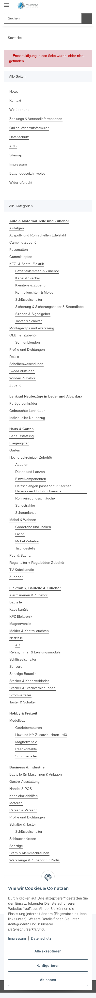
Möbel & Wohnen (22, 520)
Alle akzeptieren (48, 951)
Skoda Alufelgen (21, 371)
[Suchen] (86, 18)
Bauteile (15, 602)
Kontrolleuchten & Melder (35, 292)
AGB (12, 146)
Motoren (15, 803)
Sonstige (16, 846)
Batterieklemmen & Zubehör (37, 271)
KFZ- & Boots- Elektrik (26, 264)
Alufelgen (16, 228)
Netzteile (16, 638)
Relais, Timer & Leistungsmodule (35, 652)
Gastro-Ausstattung (24, 781)
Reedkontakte (26, 749)
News (13, 91)
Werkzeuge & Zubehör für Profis (34, 860)
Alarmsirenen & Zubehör (28, 595)
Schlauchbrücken (22, 839)
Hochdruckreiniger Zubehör (30, 457)
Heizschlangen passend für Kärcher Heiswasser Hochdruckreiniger (43, 488)
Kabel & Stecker (27, 278)
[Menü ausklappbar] (6, 3)
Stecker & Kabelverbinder (29, 681)
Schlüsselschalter (28, 299)
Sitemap (15, 155)
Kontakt (15, 100)
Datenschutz (41, 938)
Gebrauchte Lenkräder (27, 411)
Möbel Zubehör (27, 541)
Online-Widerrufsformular (29, 128)
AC (17, 645)
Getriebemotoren (28, 728)
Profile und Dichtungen (27, 349)
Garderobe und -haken (33, 527)
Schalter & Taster (22, 824)
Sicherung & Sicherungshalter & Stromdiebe (49, 307)
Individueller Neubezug (27, 418)
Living (19, 534)
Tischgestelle (25, 548)
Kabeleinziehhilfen (23, 796)
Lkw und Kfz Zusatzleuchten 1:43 (41, 735)
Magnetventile (20, 624)
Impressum (17, 938)
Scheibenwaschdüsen (26, 364)
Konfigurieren (48, 965)
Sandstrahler (25, 505)
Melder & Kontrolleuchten (29, 631)
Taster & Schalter (28, 321)
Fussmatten (18, 249)
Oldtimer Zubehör (23, 335)
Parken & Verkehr (23, 810)
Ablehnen (48, 980)
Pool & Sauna (20, 555)
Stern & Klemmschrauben (29, 853)
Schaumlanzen (26, 513)
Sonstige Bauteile (22, 674)
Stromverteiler (20, 695)
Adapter (21, 464)
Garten (14, 450)
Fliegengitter (19, 443)
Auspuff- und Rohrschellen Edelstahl (37, 235)
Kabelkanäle (19, 609)
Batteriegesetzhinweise (27, 173)
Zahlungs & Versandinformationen (35, 119)
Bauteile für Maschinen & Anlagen (35, 774)
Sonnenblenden (27, 342)
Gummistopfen (20, 257)
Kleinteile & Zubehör (31, 285)
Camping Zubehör (23, 242)
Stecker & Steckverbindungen (32, 688)
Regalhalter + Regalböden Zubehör (36, 563)
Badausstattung (21, 436)
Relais (14, 357)
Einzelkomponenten (30, 479)
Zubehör (16, 385)
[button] (72, 5)
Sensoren (16, 666)
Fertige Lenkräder (23, 403)
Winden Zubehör (22, 378)
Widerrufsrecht (20, 182)
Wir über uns (19, 110)
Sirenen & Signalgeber (32, 314)
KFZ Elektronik (20, 616)
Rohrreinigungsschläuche (35, 498)
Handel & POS (20, 789)
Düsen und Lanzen (30, 472)
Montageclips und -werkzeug (31, 328)
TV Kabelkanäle (21, 570)
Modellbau (17, 720)
